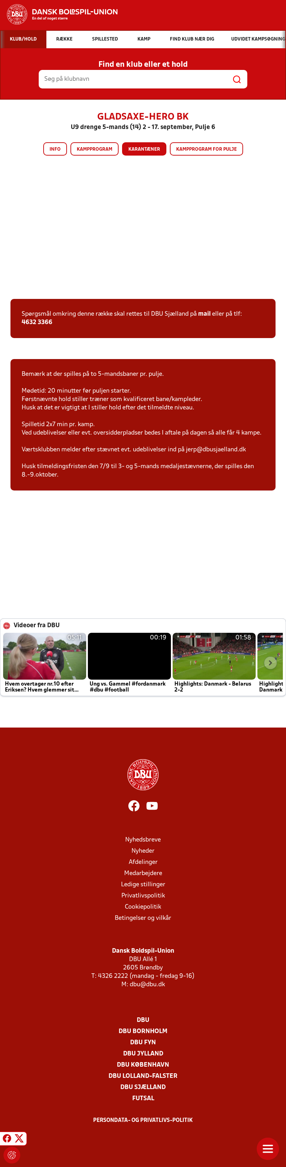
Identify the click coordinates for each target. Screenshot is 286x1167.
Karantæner (144, 149)
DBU (143, 1020)
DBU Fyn (143, 1043)
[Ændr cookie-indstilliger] (11, 1155)
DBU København (143, 1065)
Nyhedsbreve (143, 840)
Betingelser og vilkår (143, 918)
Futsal (143, 1099)
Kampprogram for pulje (206, 149)
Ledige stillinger (143, 885)
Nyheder (143, 851)
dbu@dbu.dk (147, 985)
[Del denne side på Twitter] (19, 1139)
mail (204, 314)
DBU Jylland (143, 1054)
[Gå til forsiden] (59, 14)
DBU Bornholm (143, 1031)
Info (55, 149)
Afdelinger (143, 862)
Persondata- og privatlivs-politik (143, 1120)
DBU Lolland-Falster (143, 1076)
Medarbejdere (143, 873)
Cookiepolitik (143, 907)
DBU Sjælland (143, 1087)
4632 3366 (37, 322)
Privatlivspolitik (143, 896)
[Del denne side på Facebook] (7, 1139)
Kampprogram (94, 149)
